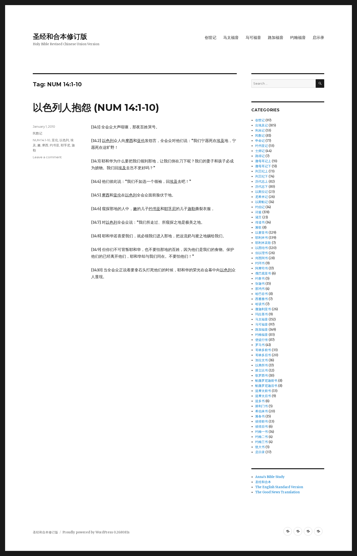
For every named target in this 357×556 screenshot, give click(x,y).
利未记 (260, 130)
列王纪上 (261, 171)
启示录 (318, 37)
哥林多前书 (263, 350)
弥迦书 (260, 284)
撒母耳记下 (263, 166)
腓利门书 (261, 406)
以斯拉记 (261, 192)
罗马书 (260, 345)
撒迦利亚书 (263, 309)
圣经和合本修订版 (60, 36)
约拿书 (260, 278)
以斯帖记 (261, 202)
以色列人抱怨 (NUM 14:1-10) (96, 107)
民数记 (37, 133)
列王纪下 (261, 176)
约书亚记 (261, 146)
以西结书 (261, 248)
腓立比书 (261, 370)
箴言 (258, 217)
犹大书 (260, 447)
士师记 (260, 151)
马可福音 (253, 37)
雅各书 (260, 416)
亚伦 (55, 140)
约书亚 (54, 145)
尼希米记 (261, 197)
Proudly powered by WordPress (88, 532)
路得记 (260, 156)
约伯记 (260, 207)
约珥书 (260, 263)
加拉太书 (261, 360)
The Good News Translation (277, 492)
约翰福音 (298, 37)
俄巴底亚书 (263, 273)
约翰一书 (261, 432)
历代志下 (261, 187)
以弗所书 (261, 365)
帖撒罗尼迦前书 (266, 381)
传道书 (260, 222)
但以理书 (261, 253)
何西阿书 (261, 258)
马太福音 (231, 37)
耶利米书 (261, 238)
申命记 (260, 141)
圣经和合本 (263, 482)
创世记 (210, 37)
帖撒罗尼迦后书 (266, 386)
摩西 (45, 145)
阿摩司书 (261, 268)
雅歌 (258, 227)
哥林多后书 (263, 355)
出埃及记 (261, 125)
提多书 (260, 401)
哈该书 (260, 304)
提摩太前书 (263, 391)
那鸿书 (260, 289)
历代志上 (261, 181)
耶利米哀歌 (263, 243)
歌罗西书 (261, 375)
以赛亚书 (261, 232)
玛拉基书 (261, 314)
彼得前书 (261, 421)
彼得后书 (261, 426)
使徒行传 (261, 340)
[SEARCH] (320, 83)
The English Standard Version (279, 487)
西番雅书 (261, 299)
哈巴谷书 (261, 294)
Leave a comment (47, 157)
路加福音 (275, 37)
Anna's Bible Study (270, 477)
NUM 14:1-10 (41, 140)
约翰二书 (261, 437)
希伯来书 (261, 411)
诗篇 (258, 212)
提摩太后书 (263, 396)
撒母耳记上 (263, 161)
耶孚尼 (65, 145)
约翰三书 (261, 442)
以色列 (64, 140)
